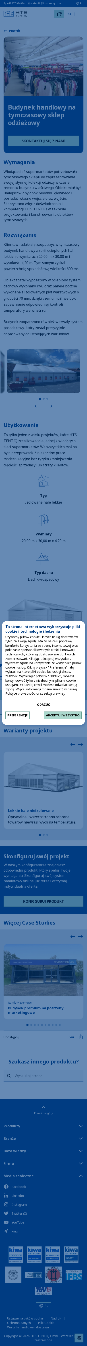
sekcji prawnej (54, 693)
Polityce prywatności (20, 693)
